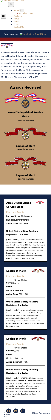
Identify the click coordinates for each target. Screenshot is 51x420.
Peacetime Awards (25, 119)
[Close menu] (11, 4)
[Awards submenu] (22, 10)
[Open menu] (3, 16)
